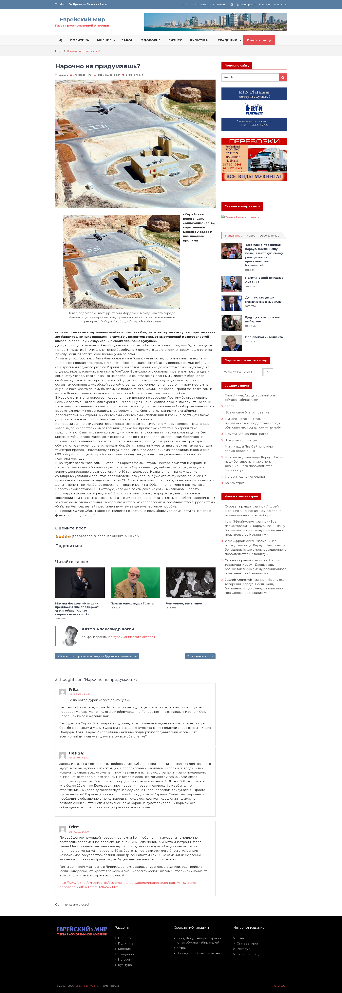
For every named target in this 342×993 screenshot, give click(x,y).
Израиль (103, 74)
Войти (266, 4)
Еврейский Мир (82, 19)
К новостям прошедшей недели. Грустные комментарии (98, 656)
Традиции (126, 954)
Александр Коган (82, 74)
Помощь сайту (248, 954)
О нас (185, 4)
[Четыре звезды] (66, 536)
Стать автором (202, 4)
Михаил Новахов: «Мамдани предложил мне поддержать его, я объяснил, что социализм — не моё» (77, 609)
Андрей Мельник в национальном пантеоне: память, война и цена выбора (254, 511)
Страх (229, 406)
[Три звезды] (63, 536)
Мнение (124, 949)
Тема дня (115, 74)
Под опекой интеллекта (264, 337)
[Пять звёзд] (69, 536)
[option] (120, 4)
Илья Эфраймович (239, 521)
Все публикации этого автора (130, 637)
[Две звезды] (60, 536)
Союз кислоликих (81, 4)
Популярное (233, 235)
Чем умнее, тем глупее (184, 603)
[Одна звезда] (56, 536)
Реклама (221, 4)
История (125, 959)
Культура (125, 965)
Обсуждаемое (269, 235)
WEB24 (282, 985)
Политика (125, 943)
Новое (251, 235)
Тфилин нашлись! (199, 656)
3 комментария (134, 74)
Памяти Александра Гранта (132, 603)
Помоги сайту (259, 40)
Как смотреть (236, 483)
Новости (125, 938)
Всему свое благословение (247, 412)
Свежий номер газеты (242, 206)
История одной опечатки (245, 476)
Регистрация (248, 4)
